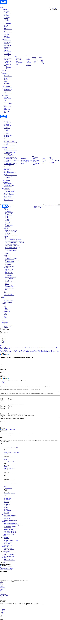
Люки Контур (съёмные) (45, 351)
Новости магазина (3, 565)
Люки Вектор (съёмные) (38, 351)
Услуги (5, 292)
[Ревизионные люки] (7, 72)
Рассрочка (6, 307)
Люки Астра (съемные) (52, 350)
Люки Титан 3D (18, 351)
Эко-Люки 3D (10, 351)
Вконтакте (4, 338)
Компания (5, 313)
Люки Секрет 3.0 (42, 350)
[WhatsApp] (6, 354)
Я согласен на (8, 429)
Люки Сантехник (51, 351)
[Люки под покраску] (7, 27)
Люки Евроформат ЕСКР (36, 350)
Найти (1, 616)
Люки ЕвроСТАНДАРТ (3, 350)
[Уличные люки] (7, 69)
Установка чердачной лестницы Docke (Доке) (6, 568)
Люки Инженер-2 (33, 351)
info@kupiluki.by (2, 4)
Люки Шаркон (14, 351)
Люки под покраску (8, 347)
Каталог (5, 208)
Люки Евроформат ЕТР (24, 350)
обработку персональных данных (10, 429)
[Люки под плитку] (7, 8)
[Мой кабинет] (0, 203)
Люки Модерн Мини (5, 351)
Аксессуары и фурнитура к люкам (30, 347)
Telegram (4, 340)
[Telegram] (8, 354)
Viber (3, 341)
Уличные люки (7, 253)
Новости (1, 583)
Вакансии (1, 584)
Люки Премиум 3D (23, 351)
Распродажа (8, 348)
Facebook (4, 337)
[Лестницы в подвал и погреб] (7, 85)
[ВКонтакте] (0, 354)
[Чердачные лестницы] (9, 181)
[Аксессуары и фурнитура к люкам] (7, 84)
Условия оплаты (2, 587)
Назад (9, 207)
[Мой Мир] (3, 354)
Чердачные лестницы (8, 268)
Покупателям (5, 304)
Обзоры (1, 592)
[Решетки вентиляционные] (7, 94)
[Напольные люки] (7, 38)
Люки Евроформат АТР (18, 350)
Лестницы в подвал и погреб (39, 347)
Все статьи (1, 567)
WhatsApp (4, 342)
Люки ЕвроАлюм (30, 350)
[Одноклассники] (1, 354)
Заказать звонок (36, 208)
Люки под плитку (7, 210)
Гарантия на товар (2, 588)
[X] (4, 354)
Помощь (1, 586)
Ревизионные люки (22, 347)
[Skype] (7, 354)
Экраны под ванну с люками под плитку (6, 569)
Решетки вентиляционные (9, 275)
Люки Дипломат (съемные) (11, 350)
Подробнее (5, 450)
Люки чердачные (7, 280)
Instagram (4, 339)
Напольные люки (13, 347)
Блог (1, 590)
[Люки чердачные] (7, 101)
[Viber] (5, 354)
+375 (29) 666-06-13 (53, 7)
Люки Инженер (28, 351)
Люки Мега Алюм (46, 350)
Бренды (1, 591)
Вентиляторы (7, 284)
